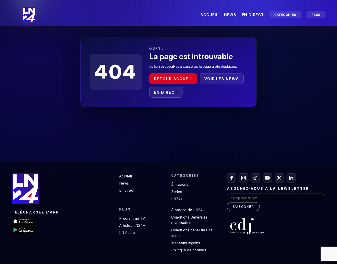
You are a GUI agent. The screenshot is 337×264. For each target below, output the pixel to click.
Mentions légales (185, 243)
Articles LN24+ (132, 225)
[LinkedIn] (291, 178)
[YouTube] (267, 178)
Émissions (179, 184)
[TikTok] (255, 178)
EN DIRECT (253, 14)
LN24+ (177, 199)
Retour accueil (173, 78)
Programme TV (132, 218)
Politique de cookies (188, 250)
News (124, 183)
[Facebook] (231, 178)
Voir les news (221, 78)
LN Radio (127, 232)
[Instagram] (243, 178)
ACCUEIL (209, 14)
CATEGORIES (285, 15)
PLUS (316, 15)
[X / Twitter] (279, 178)
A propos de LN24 (187, 210)
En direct (166, 92)
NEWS (230, 14)
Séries (176, 192)
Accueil (125, 176)
